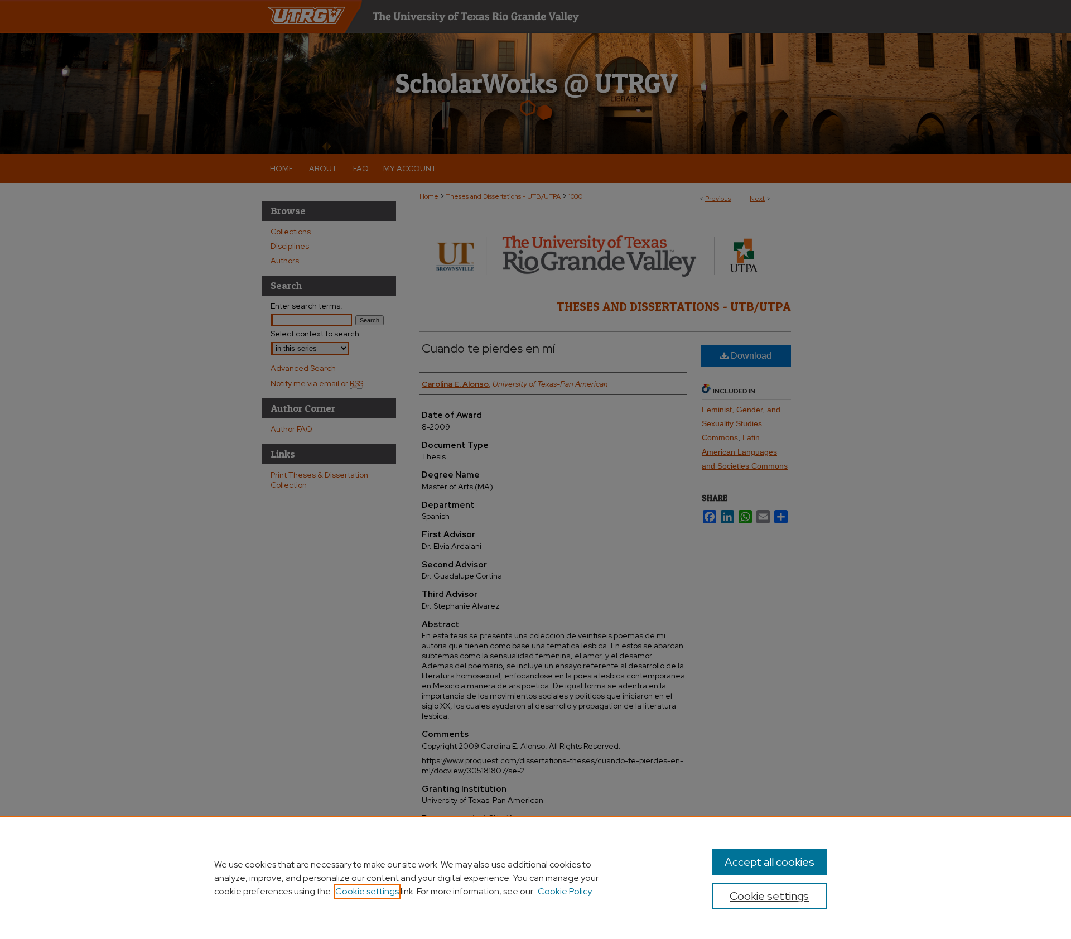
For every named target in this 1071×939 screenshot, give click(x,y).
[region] (535, 877)
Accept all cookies (769, 862)
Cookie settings (367, 891)
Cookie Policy (565, 891)
